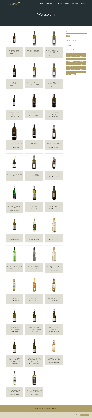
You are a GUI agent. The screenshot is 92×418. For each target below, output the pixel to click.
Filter (68, 35)
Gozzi (71, 58)
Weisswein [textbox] (76, 45)
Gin (71, 56)
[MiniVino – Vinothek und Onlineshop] (13, 3)
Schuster (81, 66)
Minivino (81, 61)
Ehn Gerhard (81, 53)
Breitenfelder (71, 53)
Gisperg (81, 56)
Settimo (71, 71)
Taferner (81, 71)
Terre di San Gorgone (71, 74)
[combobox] (76, 45)
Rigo (81, 64)
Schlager (71, 66)
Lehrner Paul (71, 61)
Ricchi (71, 64)
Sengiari (81, 69)
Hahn (81, 58)
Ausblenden (84, 415)
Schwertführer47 (71, 69)
